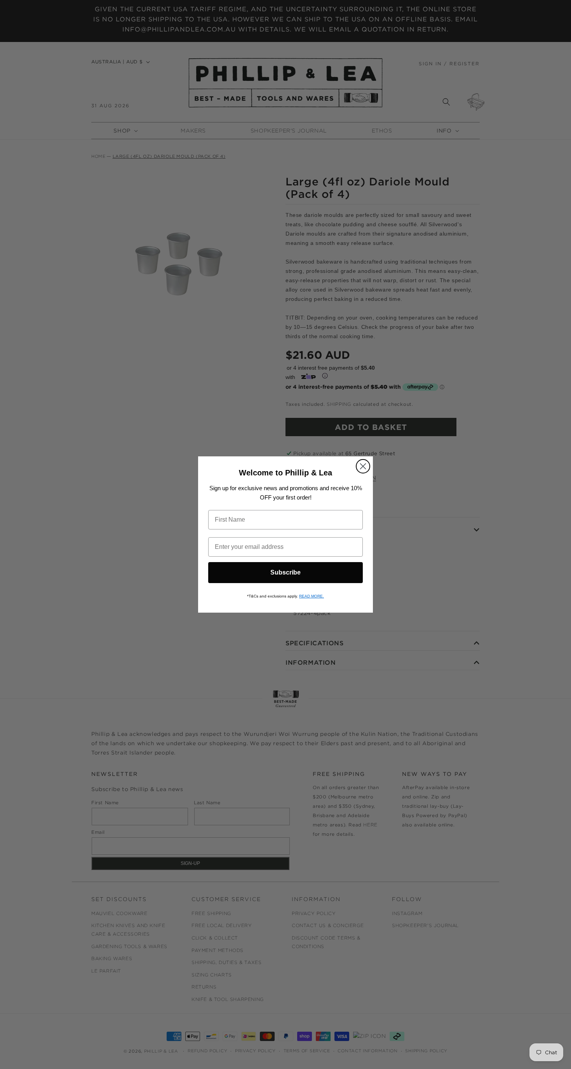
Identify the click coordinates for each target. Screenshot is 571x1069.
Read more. (311, 596)
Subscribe (285, 572)
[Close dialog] (363, 466)
